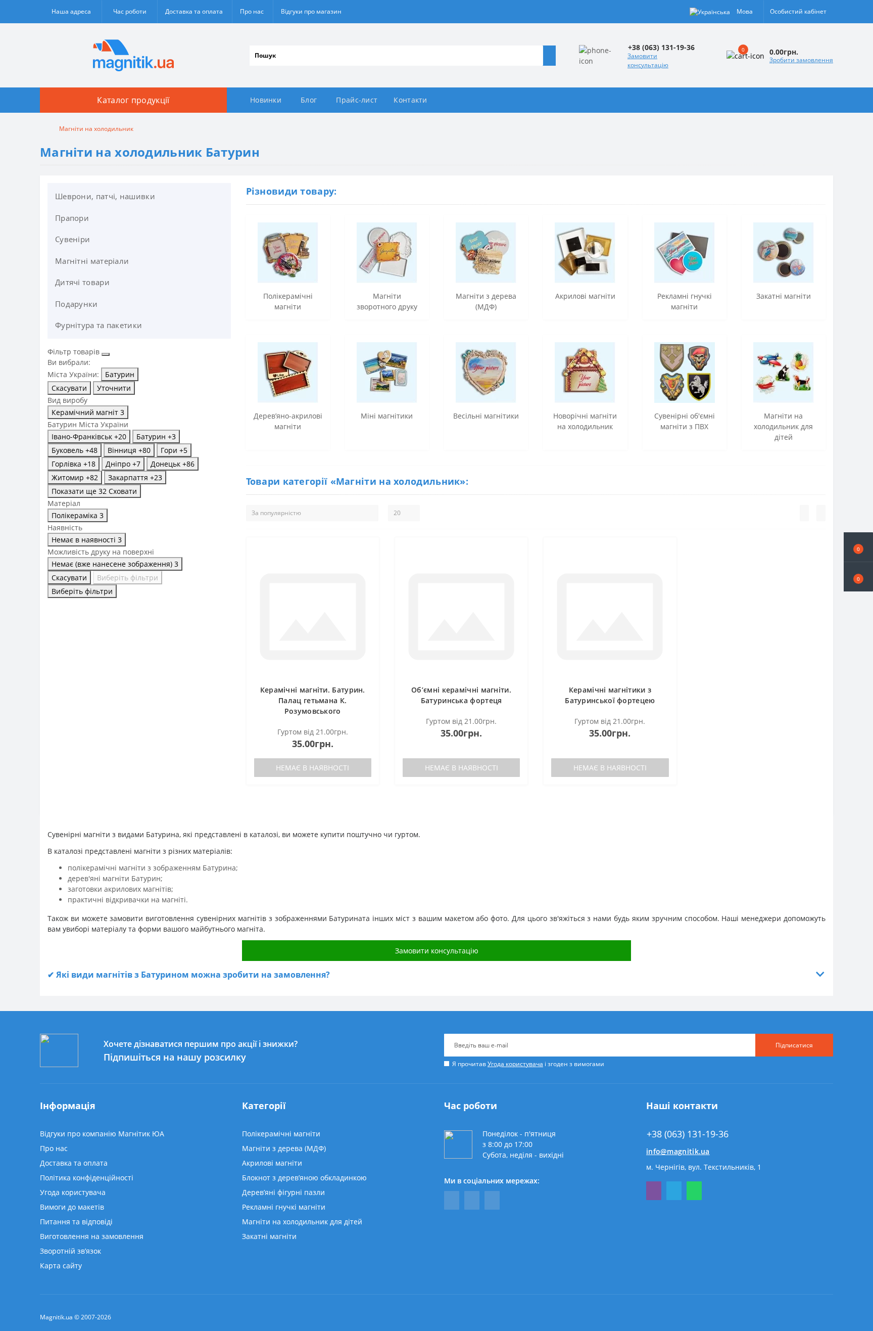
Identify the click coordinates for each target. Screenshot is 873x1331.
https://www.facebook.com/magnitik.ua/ (451, 1200)
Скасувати (69, 388)
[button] (858, 576)
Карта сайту (61, 1265)
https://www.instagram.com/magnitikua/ (492, 1200)
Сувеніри (72, 239)
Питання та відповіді (76, 1221)
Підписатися (794, 1045)
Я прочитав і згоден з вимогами (528, 1064)
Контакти (410, 100)
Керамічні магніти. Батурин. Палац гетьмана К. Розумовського (312, 700)
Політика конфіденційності (86, 1177)
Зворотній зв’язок (70, 1251)
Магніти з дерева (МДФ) (284, 1148)
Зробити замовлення (801, 60)
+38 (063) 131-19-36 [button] (688, 1134)
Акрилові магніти (272, 1163)
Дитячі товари (82, 282)
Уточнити (114, 388)
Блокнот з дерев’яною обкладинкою (304, 1177)
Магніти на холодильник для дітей (302, 1221)
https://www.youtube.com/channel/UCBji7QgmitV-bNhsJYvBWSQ (471, 1200)
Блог (309, 100)
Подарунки (76, 304)
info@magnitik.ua (678, 1151)
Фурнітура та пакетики (98, 325)
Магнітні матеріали (92, 261)
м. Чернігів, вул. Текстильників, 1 (703, 1167)
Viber (653, 1190)
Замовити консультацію (647, 60)
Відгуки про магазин (311, 11)
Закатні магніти (269, 1236)
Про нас (252, 11)
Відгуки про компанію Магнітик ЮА (102, 1133)
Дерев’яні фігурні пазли (283, 1192)
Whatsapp (694, 1190)
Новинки (265, 100)
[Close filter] (106, 354)
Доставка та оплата (194, 11)
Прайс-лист (356, 100)
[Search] (549, 55)
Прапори (72, 218)
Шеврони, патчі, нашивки (105, 196)
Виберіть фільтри (127, 577)
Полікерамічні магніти (281, 1133)
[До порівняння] (368, 567)
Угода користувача (515, 1064)
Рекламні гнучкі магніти (283, 1207)
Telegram (674, 1190)
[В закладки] (368, 553)
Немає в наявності (312, 767)
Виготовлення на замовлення (91, 1236)
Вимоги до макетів (72, 1207)
